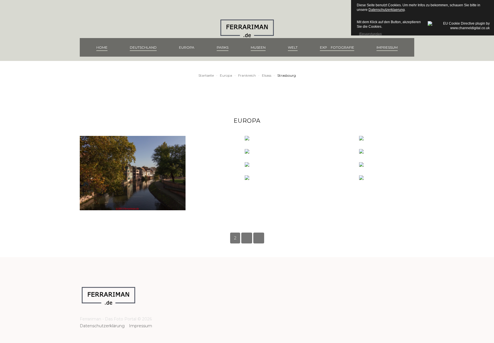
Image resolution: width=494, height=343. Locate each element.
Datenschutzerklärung (104, 325)
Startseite (206, 75)
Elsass (266, 75)
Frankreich (247, 75)
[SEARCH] (411, 47)
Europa (226, 75)
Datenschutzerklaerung (386, 10)
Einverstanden (370, 33)
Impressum (140, 325)
